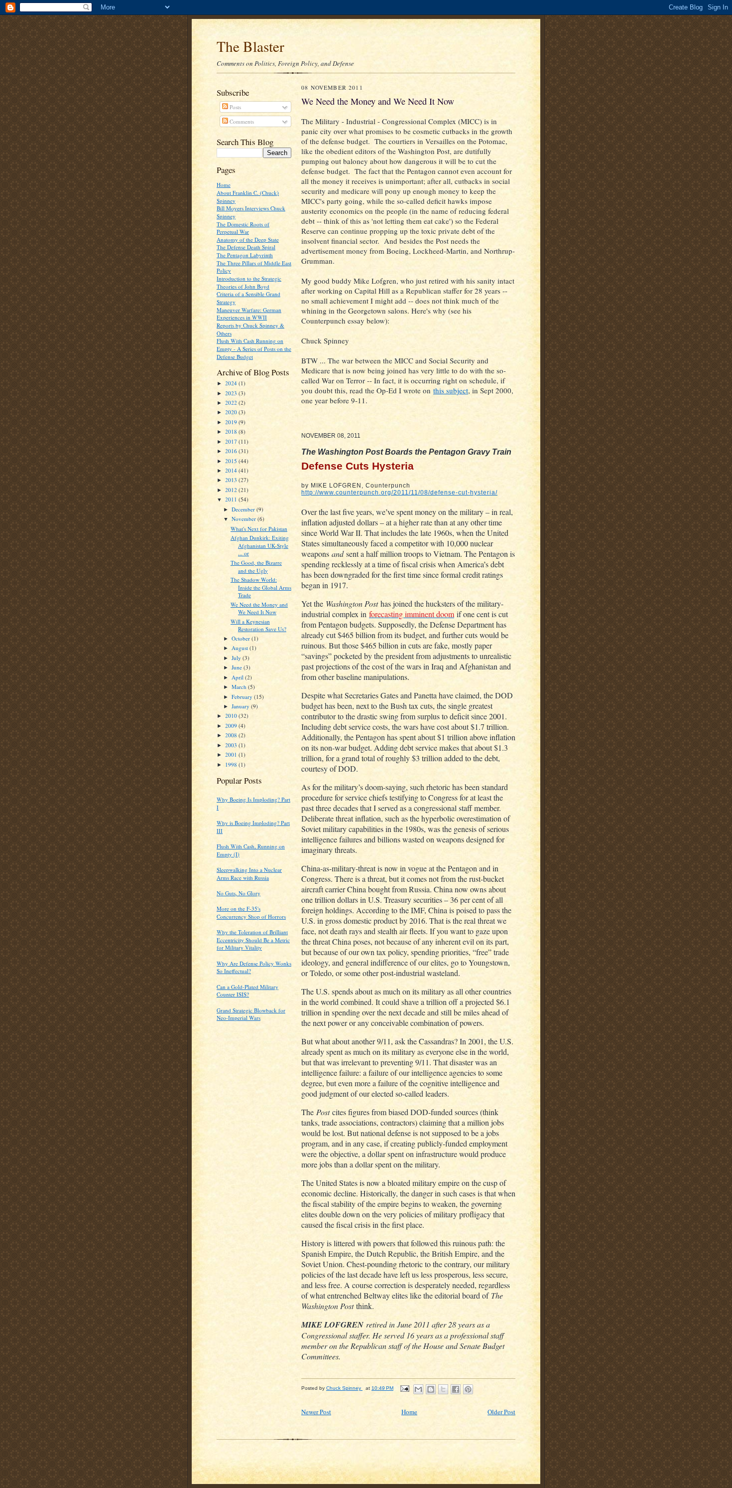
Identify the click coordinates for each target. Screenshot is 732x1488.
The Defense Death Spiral (246, 247)
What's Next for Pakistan (259, 528)
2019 (232, 422)
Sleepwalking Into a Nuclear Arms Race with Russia (249, 873)
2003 (232, 745)
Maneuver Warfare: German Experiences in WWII (249, 314)
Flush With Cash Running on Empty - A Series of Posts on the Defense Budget (254, 348)
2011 (232, 499)
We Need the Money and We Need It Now (259, 608)
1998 (232, 764)
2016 (232, 451)
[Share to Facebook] (456, 1389)
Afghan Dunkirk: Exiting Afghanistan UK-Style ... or (260, 545)
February (243, 696)
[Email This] (418, 1389)
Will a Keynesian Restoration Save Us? (258, 625)
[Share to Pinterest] (468, 1389)
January (241, 706)
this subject (450, 390)
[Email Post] (404, 1388)
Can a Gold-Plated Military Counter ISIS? (247, 990)
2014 (232, 470)
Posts (234, 107)
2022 (232, 402)
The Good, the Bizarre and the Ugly (256, 566)
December (244, 509)
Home (224, 184)
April (238, 677)
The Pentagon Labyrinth (245, 255)
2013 (232, 480)
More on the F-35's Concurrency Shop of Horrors (251, 912)
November (244, 518)
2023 (232, 393)
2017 (232, 441)
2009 (232, 725)
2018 (232, 431)
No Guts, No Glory (238, 893)
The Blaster (250, 46)
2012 (232, 490)
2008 (232, 735)
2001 (232, 754)
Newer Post (316, 1411)
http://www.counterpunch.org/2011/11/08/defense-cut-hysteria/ (399, 492)
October (241, 638)
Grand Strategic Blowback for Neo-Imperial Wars (251, 1014)
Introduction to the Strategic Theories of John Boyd (249, 282)
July (237, 657)
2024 (232, 383)
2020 (232, 412)
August (240, 648)
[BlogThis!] (431, 1389)
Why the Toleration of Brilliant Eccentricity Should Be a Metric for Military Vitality (253, 939)
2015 (232, 461)
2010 (232, 715)
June (238, 667)
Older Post (501, 1411)
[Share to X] (443, 1389)
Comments (241, 121)
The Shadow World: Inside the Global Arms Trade (261, 587)
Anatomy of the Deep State (248, 239)
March (240, 686)
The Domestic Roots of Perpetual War (243, 228)
